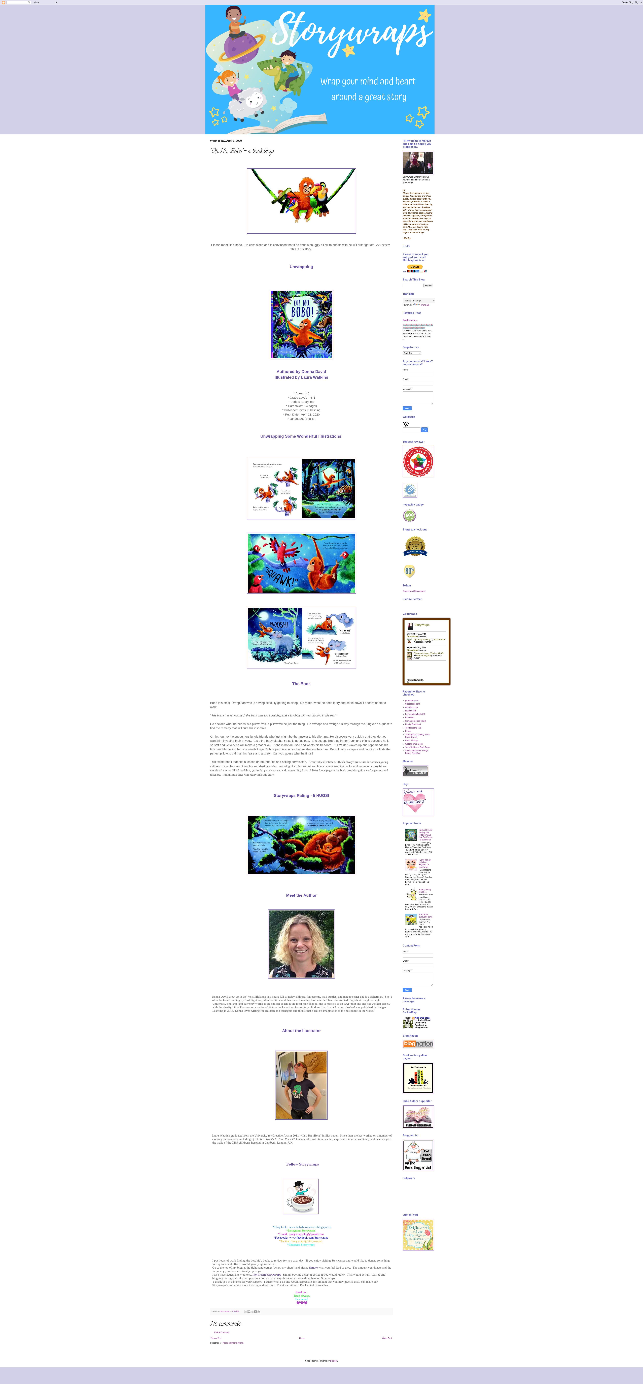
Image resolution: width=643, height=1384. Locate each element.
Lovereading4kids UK (415, 714)
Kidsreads (409, 717)
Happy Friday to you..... (425, 890)
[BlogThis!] (249, 1311)
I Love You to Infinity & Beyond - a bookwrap (425, 863)
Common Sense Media (415, 721)
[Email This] (246, 1311)
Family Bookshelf (413, 724)
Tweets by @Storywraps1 (414, 591)
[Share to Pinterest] (258, 1311)
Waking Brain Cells (414, 744)
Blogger (333, 1361)
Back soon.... (410, 320)
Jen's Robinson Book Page (417, 747)
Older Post (387, 1338)
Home (302, 1338)
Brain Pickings (411, 740)
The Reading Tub (413, 728)
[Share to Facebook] (255, 1311)
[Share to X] (252, 1311)
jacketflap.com (411, 700)
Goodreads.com (412, 704)
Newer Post (216, 1338)
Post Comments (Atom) (233, 1343)
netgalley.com (411, 707)
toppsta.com (410, 711)
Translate (425, 305)
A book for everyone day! (425, 915)
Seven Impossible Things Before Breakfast (416, 751)
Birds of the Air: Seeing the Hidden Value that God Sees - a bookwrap (426, 835)
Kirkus (408, 731)
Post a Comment (221, 1332)
